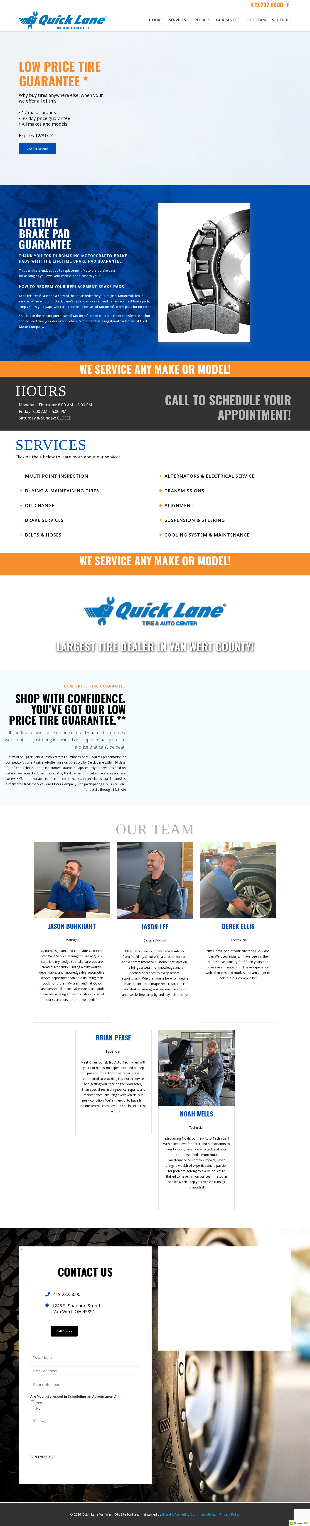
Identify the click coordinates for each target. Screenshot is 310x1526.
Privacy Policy (230, 1514)
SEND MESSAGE (43, 1457)
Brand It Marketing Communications (188, 1514)
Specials (201, 19)
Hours (156, 19)
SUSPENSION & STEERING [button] (195, 520)
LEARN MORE (37, 148)
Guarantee (227, 19)
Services (177, 19)
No (38, 1408)
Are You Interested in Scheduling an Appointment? (75, 1396)
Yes (39, 1402)
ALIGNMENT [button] (179, 505)
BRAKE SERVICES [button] (44, 520)
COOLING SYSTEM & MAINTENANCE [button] (207, 535)
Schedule (281, 19)
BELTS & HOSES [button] (43, 535)
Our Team (256, 19)
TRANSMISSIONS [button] (184, 491)
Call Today (64, 1331)
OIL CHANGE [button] (40, 505)
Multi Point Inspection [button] (56, 476)
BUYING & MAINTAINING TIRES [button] (62, 491)
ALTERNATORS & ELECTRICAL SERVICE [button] (210, 476)
